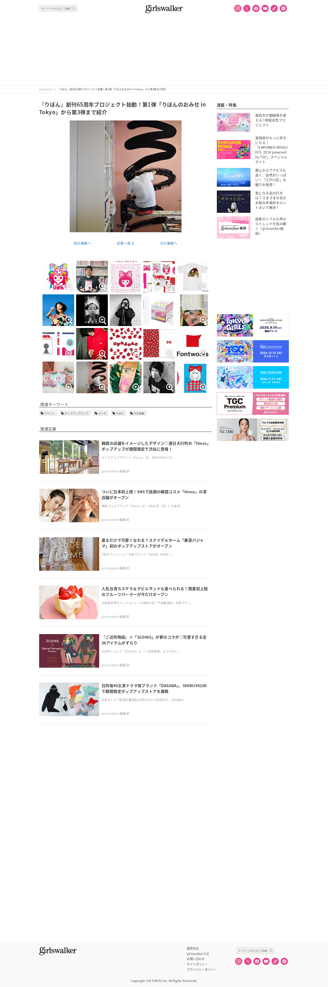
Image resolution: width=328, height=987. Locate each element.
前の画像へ (82, 243)
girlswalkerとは (198, 953)
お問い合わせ (196, 958)
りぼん (120, 413)
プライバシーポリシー (202, 969)
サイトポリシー (197, 964)
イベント (49, 413)
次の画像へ (168, 243)
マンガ (102, 413)
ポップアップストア (76, 413)
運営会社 (193, 948)
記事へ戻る (125, 243)
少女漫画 (139, 413)
